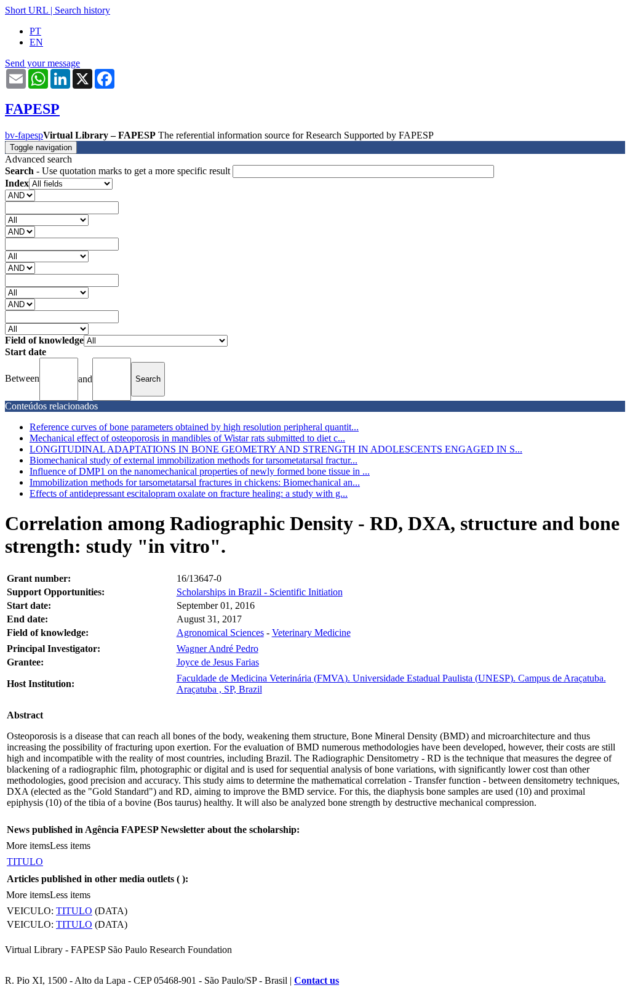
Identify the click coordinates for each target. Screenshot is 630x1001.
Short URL (26, 10)
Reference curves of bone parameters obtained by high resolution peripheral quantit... (194, 427)
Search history (82, 10)
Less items (70, 845)
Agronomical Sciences (220, 632)
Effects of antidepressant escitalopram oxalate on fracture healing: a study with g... (189, 493)
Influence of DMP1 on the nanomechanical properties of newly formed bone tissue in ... (200, 471)
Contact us (316, 980)
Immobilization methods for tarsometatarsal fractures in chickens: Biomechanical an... (195, 482)
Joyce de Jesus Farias (218, 662)
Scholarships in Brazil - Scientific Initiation (260, 592)
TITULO (25, 861)
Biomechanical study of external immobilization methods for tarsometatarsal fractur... (193, 460)
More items (28, 845)
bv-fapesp (24, 135)
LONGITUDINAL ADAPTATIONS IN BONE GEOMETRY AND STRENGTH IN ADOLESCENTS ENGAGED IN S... (276, 449)
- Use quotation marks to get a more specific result (119, 171)
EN (36, 42)
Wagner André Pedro (217, 648)
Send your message (42, 63)
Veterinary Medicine (311, 632)
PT (35, 31)
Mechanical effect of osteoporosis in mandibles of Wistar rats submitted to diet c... (187, 438)
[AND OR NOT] (20, 195)
